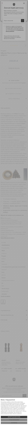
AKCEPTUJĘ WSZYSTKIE (14, 417)
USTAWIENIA (14, 422)
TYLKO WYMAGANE (14, 419)
